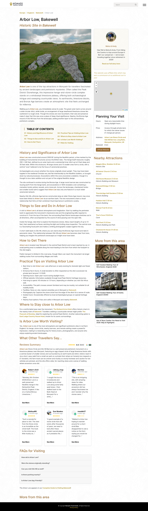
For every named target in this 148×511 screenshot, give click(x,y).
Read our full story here (111, 64)
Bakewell (39, 13)
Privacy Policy (74, 507)
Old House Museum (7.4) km (107, 179)
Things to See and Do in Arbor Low (40, 139)
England (30, 13)
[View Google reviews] (87, 345)
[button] (25, 402)
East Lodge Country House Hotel (32, 316)
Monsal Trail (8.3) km (104, 208)
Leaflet (126, 110)
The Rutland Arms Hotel (62, 309)
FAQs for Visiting (66, 143)
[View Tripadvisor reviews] (90, 345)
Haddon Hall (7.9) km (104, 201)
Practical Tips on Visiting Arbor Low (74, 133)
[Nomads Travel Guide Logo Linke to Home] (16, 4)
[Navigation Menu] (144, 5)
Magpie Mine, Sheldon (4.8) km (108, 164)
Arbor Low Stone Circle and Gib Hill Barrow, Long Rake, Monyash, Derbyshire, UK (115, 139)
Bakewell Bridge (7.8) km (105, 186)
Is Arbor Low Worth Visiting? (72, 140)
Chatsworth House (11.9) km (107, 230)
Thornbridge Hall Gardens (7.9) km (109, 193)
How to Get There (34, 142)
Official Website (103, 150)
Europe (22, 13)
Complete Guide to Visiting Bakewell (56, 488)
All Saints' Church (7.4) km (106, 171)
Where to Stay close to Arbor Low (73, 136)
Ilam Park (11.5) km (103, 222)
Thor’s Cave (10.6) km (104, 215)
